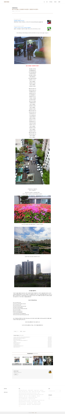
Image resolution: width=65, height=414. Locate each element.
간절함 (39, 401)
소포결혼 (15, 341)
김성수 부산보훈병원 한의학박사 (23, 398)
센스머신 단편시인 (34, 401)
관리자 (35, 412)
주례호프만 (17, 335)
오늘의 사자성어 (37, 390)
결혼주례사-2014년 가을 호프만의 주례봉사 (19, 338)
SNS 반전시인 (29, 404)
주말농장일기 (43, 391)
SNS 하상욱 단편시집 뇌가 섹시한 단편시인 (25, 401)
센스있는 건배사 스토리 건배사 (36, 391)
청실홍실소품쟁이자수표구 (19, 20)
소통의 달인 (41, 390)
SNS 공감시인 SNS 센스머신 (23, 390)
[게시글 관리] (17, 331)
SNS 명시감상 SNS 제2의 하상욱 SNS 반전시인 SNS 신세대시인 (28, 393)
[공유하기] (16, 331)
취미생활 (15, 335)
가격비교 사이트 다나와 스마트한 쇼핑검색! (22, 27)
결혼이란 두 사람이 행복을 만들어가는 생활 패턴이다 (20, 340)
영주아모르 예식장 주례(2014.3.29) (18, 345)
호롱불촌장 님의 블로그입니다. (18, 372)
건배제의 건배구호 (30, 390)
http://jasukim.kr (16, 19)
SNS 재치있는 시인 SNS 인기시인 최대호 (24, 400)
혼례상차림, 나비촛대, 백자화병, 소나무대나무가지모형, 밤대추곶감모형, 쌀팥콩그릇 (28, 21)
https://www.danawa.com (18, 26)
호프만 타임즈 (6, 1)
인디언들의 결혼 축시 (16, 344)
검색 (60, 391)
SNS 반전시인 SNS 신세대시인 (33, 397)
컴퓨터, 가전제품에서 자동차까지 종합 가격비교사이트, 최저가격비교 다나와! (27, 28)
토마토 (30, 391)
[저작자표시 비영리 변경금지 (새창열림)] (24, 331)
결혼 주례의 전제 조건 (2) (17, 342)
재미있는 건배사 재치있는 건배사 (23, 391)
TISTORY (33, 412)
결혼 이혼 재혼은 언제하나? (17, 339)
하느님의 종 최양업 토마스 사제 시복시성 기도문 (38, 400)
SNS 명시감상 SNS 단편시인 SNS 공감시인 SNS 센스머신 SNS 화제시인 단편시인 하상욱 (31, 394)
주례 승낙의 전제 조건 (16, 343)
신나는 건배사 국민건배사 (22, 404)
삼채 (38, 393)
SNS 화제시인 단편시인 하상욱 (23, 397)
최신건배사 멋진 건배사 (32, 398)
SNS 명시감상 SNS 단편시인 (36, 404)
